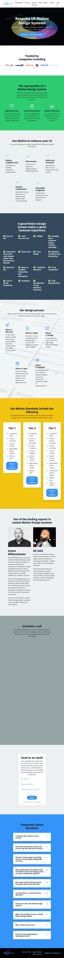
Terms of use (26, 952)
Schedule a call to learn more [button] (32, 35)
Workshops (19, 3)
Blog (40, 3)
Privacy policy (37, 954)
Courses (27, 3)
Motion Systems (34, 4)
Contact (51, 3)
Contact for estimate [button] (12, 466)
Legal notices (37, 952)
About (45, 3)
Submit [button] (32, 798)
